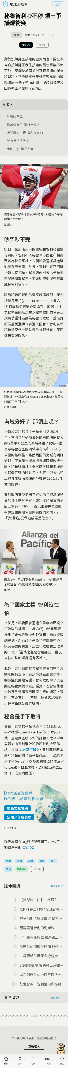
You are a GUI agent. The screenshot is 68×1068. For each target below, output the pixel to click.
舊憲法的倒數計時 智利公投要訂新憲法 (41, 947)
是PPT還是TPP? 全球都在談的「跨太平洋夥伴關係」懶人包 (41, 909)
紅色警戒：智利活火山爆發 (40, 983)
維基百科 (29, 749)
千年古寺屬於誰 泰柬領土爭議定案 (41, 937)
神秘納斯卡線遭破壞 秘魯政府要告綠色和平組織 (41, 918)
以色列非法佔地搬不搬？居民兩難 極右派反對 (40, 975)
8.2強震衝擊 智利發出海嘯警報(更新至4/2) (41, 965)
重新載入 (34, 1046)
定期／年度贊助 (19, 817)
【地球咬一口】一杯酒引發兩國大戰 (40, 900)
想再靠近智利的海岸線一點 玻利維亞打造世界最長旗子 (40, 928)
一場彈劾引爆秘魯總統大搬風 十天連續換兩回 (40, 956)
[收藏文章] (53, 35)
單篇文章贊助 (17, 808)
